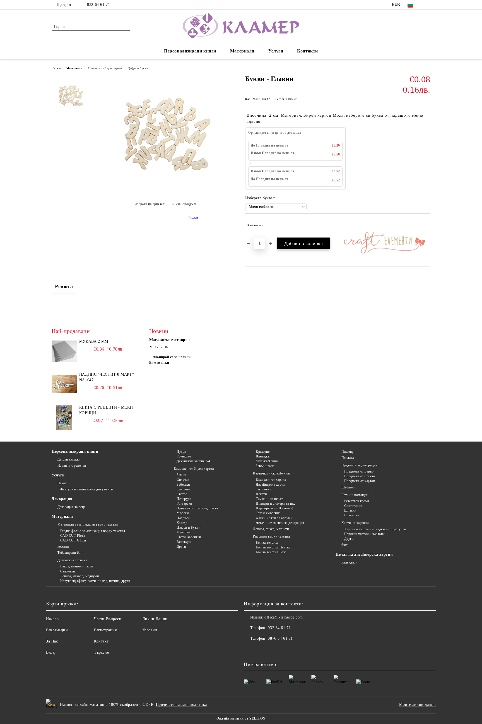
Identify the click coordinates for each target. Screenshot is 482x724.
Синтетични (353, 506)
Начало (56, 68)
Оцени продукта (184, 204)
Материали (242, 51)
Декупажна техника (72, 560)
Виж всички (159, 363)
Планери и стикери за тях (275, 503)
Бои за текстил (267, 543)
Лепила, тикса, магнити (271, 529)
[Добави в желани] (426, 225)
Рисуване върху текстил (271, 536)
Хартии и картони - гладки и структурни (375, 529)
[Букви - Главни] (165, 190)
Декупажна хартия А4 (193, 461)
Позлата (347, 458)
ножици (63, 546)
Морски (183, 513)
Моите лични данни (417, 705)
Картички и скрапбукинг (272, 473)
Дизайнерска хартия (271, 484)
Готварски (184, 503)
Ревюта (64, 286)
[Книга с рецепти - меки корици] (64, 417)
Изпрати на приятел (149, 204)
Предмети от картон (359, 481)
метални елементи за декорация (280, 523)
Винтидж (262, 456)
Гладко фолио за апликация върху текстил (92, 531)
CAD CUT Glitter (73, 540)
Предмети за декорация (359, 465)
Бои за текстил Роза (271, 552)
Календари (349, 562)
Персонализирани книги (190, 51)
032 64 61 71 (98, 5)
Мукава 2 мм (93, 341)
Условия (149, 630)
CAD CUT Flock (72, 536)
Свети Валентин (189, 537)
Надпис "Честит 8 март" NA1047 (106, 377)
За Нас (52, 641)
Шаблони (348, 487)
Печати (261, 494)
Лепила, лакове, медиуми (79, 576)
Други (181, 546)
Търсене (101, 652)
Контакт (101, 641)
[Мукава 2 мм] (64, 351)
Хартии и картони (355, 523)
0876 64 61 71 (280, 638)
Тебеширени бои (69, 553)
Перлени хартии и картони (364, 534)
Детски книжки (69, 459)
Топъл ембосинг (268, 513)
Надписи (183, 518)
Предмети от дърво (359, 471)
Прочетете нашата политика (181, 705)
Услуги (275, 51)
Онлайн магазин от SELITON (241, 718)
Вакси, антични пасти (76, 566)
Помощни (351, 515)
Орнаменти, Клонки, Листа (197, 508)
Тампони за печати (270, 499)
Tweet (193, 218)
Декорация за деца (71, 507)
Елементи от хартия (271, 479)
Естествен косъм (356, 501)
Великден (184, 542)
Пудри (181, 452)
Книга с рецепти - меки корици (106, 410)
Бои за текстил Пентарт (274, 547)
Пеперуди (184, 499)
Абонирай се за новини (172, 357)
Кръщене (262, 452)
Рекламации (57, 630)
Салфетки (67, 571)
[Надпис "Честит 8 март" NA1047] (64, 384)
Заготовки (263, 489)
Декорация (62, 499)
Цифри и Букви (138, 68)
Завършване (265, 466)
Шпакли (350, 510)
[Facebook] (427, 5)
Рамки (181, 475)
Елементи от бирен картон (105, 68)
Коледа (182, 523)
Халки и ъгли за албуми (274, 518)
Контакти (307, 51)
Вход (50, 652)
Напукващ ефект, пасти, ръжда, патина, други (95, 581)
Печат (61, 483)
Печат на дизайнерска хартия (364, 554)
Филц (345, 545)
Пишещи (348, 452)
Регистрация (105, 630)
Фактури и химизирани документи (86, 489)
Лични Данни (155, 619)
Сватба (182, 494)
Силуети (183, 479)
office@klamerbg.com (283, 617)
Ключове (183, 489)
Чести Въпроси (107, 619)
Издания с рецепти (71, 466)
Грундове (184, 456)
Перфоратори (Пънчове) (274, 508)
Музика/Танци (267, 461)
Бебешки (183, 484)
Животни (183, 532)
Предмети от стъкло (359, 476)
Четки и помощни (354, 495)
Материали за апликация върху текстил (87, 524)
